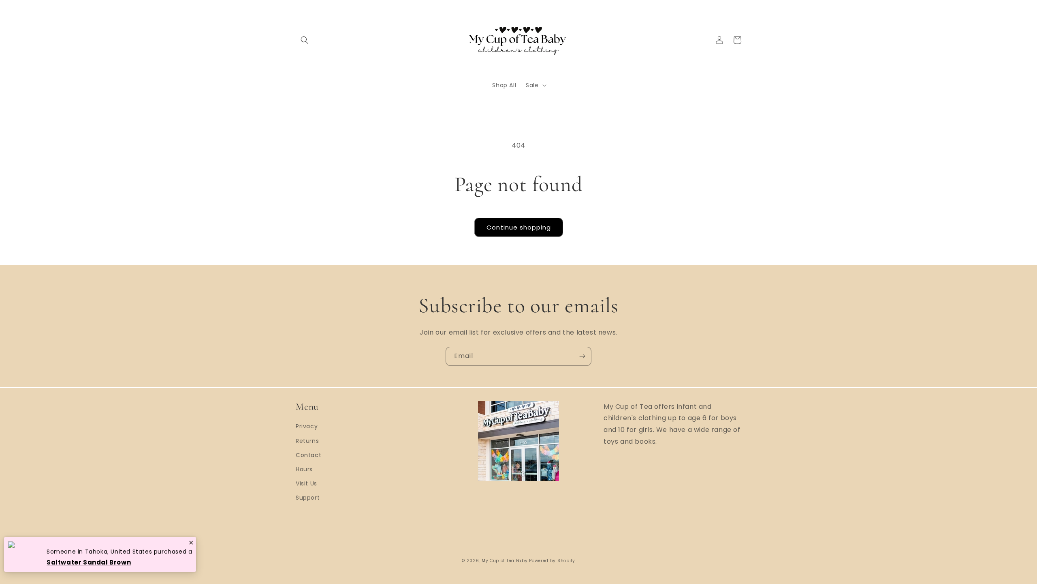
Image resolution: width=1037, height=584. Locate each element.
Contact (308, 455)
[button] (305, 40)
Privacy (307, 426)
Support (308, 498)
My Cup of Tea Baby (505, 561)
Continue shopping (518, 227)
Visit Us (306, 483)
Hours (304, 469)
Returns (307, 441)
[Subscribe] (582, 356)
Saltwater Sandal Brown (89, 562)
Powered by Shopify (552, 561)
